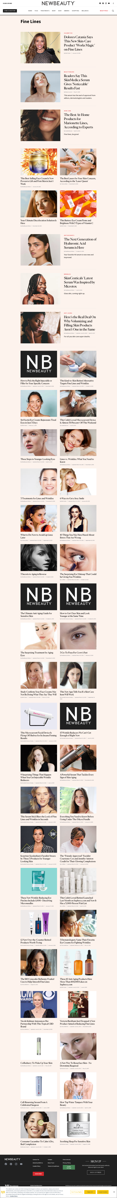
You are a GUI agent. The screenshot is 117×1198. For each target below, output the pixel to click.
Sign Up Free (95, 1172)
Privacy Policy (67, 1163)
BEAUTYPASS (104, 11)
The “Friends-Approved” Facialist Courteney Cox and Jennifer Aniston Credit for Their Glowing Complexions (78, 859)
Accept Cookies (103, 1192)
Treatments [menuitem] (45, 11)
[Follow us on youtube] (109, 3)
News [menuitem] (30, 11)
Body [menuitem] (54, 11)
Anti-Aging (68, 313)
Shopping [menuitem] (75, 11)
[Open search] (112, 11)
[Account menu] (113, 3)
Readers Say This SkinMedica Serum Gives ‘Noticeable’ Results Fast (77, 82)
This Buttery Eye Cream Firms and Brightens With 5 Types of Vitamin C (76, 222)
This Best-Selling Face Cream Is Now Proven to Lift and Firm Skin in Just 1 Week (37, 181)
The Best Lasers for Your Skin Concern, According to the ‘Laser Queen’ (78, 179)
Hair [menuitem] (60, 11)
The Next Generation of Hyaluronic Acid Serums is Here (80, 243)
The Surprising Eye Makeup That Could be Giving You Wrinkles (78, 575)
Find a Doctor (66, 1159)
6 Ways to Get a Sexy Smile (72, 498)
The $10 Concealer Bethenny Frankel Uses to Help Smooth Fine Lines (37, 980)
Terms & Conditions (53, 1166)
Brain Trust (51, 1163)
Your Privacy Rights (76, 1192)
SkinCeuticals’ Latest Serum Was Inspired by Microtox (79, 282)
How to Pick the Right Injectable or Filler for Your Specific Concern (36, 382)
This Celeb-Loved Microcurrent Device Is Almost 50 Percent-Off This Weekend (78, 421)
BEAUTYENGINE (69, 72)
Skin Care (67, 111)
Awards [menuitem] (66, 11)
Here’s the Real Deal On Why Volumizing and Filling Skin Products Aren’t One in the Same (80, 323)
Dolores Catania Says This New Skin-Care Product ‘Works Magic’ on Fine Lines (79, 43)
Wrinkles (67, 274)
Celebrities (68, 33)
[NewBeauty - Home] (58, 3)
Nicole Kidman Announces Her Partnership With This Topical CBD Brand (37, 1024)
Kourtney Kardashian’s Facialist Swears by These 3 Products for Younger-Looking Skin (38, 859)
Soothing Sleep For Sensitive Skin (75, 1141)
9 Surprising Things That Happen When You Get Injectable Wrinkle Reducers (36, 777)
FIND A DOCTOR (9, 11)
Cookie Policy (36, 1166)
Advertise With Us (38, 1163)
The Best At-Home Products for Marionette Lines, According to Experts (78, 121)
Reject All (90, 1192)
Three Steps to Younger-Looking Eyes (38, 459)
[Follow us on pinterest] (103, 3)
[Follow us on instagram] (106, 3)
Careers (50, 1159)
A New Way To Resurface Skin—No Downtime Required (75, 1064)
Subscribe (7, 3)
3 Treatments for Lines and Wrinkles (37, 498)
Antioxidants (69, 235)
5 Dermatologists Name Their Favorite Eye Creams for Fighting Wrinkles (77, 941)
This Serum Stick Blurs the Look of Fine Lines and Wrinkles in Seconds (39, 818)
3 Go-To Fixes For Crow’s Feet (73, 652)
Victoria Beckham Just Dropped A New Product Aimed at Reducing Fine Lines (77, 1022)
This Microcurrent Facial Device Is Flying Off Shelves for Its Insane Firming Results (39, 735)
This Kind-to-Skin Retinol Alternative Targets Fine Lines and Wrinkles (77, 382)
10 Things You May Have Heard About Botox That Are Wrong (77, 536)
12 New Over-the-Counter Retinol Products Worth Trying (36, 941)
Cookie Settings (69, 1167)
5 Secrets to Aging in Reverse (33, 574)
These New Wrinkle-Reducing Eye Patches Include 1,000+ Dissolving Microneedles (36, 900)
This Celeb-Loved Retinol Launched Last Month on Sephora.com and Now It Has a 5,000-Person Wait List (78, 900)
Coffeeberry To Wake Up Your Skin (36, 1063)
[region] (58, 1192)
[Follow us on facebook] (100, 3)
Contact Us (36, 1159)
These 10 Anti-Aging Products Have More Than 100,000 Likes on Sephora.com (76, 982)
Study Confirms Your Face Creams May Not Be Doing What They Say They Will (38, 693)
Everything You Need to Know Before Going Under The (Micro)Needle (77, 818)
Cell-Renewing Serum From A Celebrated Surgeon (34, 1103)
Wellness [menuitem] (85, 11)
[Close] (114, 1192)
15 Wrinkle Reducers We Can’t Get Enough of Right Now (75, 734)
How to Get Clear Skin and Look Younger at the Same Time (75, 614)
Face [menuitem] (36, 11)
